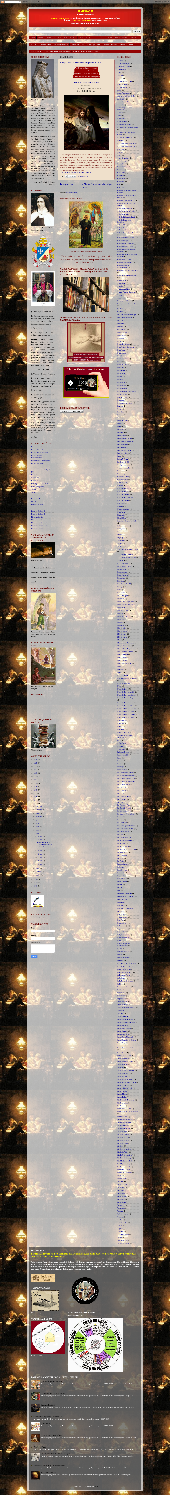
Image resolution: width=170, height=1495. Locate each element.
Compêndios (121, 280)
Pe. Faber (120, 802)
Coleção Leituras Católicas (126, 238)
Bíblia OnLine (36, 475)
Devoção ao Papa (122, 332)
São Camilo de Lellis (124, 1109)
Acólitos (120, 75)
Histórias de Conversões (125, 497)
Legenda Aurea (122, 572)
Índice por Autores (123, 526)
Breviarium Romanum (38, 499)
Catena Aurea (35, 478)
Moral (119, 666)
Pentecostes (121, 873)
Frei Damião (121, 447)
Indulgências (121, 529)
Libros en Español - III (39, 523)
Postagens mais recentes (71, 184)
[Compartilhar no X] (71, 176)
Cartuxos (120, 170)
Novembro (120, 723)
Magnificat (120, 599)
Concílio (120, 286)
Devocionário (121, 335)
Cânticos (120, 152)
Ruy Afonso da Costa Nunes (126, 963)
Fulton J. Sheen (122, 459)
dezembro (39, 806)
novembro (39, 809)
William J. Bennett (123, 1243)
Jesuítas (120, 546)
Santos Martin (122, 1094)
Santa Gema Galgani (124, 1028)
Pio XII (119, 884)
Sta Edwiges (121, 1190)
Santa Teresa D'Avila (124, 1058)
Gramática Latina (123, 477)
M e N (88, 38)
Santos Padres (122, 1097)
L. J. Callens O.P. (123, 563)
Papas (119, 758)
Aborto (119, 72)
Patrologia (120, 767)
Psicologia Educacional (125, 908)
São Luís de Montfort (124, 1155)
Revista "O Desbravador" (39, 453)
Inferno (119, 535)
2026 (35, 759)
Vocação (120, 1237)
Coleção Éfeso (122, 225)
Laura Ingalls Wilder (124, 566)
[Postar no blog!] (68, 176)
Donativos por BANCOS (61, 44)
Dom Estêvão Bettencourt (125, 347)
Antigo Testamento (123, 93)
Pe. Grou (120, 820)
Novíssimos (121, 729)
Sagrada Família (122, 1001)
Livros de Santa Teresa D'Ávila (51, 1435)
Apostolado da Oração (124, 102)
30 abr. (40, 836)
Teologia (120, 1211)
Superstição (121, 1199)
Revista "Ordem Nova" (38, 450)
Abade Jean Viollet (123, 66)
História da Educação (124, 488)
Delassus (120, 326)
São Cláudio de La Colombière (127, 1112)
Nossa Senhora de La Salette (126, 709)
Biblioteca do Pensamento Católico (125, 133)
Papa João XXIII (122, 755)
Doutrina (120, 356)
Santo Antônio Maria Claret (126, 1082)
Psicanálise (121, 902)
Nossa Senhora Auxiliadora (126, 695)
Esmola (119, 376)
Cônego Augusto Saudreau (126, 292)
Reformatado (121, 926)
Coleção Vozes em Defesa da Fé (127, 270)
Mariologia (121, 607)
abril (37, 833)
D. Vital (120, 320)
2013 (35, 803)
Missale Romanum (37, 502)
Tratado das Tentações (86, 82)
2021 (35, 776)
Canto (119, 155)
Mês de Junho (122, 631)
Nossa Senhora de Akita (125, 703)
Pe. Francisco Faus (123, 805)
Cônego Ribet (122, 295)
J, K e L (81, 38)
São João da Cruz (123, 1137)
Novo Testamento (123, 732)
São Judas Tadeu (122, 1152)
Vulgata (33, 492)
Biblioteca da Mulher (124, 124)
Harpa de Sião (122, 482)
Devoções (120, 338)
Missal (119, 640)
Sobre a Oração (122, 1184)
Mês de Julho (121, 628)
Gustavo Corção (122, 480)
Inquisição (120, 538)
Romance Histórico (123, 951)
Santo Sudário (122, 1091)
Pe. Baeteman (121, 787)
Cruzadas (120, 312)
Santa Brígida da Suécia (125, 1019)
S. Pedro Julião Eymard (125, 981)
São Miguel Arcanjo (124, 1164)
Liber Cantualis (122, 575)
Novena (119, 726)
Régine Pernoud (122, 929)
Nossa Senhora (122, 689)
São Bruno (120, 1106)
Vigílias (120, 1228)
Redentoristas (121, 923)
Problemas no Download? (125, 896)
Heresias (120, 485)
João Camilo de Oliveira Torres (127, 549)
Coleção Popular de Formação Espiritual (127, 255)
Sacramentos (121, 996)
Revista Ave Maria (37, 463)
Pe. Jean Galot (122, 823)
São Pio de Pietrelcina (124, 1173)
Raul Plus (120, 920)
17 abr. (40, 857)
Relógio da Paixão (123, 935)
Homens (120, 506)
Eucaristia (120, 400)
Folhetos (120, 429)
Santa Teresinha (122, 1064)
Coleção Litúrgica (123, 241)
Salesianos (120, 1010)
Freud (119, 456)
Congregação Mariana (124, 301)
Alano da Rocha (122, 84)
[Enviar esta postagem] (62, 176)
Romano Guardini (123, 957)
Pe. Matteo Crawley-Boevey (126, 849)
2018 (35, 786)
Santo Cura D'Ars (123, 1085)
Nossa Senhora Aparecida (125, 692)
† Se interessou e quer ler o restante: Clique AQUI (77, 172)
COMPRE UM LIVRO (126, 44)
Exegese (120, 409)
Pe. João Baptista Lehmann (126, 826)
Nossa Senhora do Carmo (125, 717)
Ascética (120, 113)
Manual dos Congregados (125, 601)
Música (119, 672)
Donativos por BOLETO (78, 44)
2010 (35, 886)
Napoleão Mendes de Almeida (127, 678)
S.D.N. (119, 990)
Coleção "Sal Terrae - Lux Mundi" (126, 204)
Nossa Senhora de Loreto (125, 711)
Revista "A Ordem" (37, 447)
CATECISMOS (46, 1423)
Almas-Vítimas (122, 87)
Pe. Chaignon (121, 799)
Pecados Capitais (123, 864)
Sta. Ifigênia (121, 1193)
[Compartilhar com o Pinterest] (75, 176)
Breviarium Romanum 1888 (126, 143)
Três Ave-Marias (122, 1214)
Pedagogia (120, 867)
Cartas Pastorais (122, 167)
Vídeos (119, 1226)
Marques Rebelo (122, 610)
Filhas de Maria (122, 421)
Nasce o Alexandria (123, 683)
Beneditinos (121, 118)
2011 (35, 882)
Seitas (119, 1175)
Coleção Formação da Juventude (128, 233)
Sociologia (120, 1187)
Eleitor (119, 362)
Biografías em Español (125, 137)
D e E (65, 38)
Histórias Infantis (123, 500)
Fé (118, 418)
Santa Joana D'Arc (123, 1034)
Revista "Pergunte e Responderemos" (37, 457)
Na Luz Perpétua (122, 675)
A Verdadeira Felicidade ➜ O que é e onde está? (49, 1465)
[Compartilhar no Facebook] (73, 176)
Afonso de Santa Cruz (124, 81)
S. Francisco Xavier (123, 975)
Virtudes (120, 1231)
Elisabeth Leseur (122, 365)
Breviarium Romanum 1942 (126, 146)
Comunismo (121, 283)
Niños (119, 686)
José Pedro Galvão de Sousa (126, 557)
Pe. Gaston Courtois (124, 811)
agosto (38, 820)
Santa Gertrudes (122, 1031)
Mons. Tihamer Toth (124, 663)
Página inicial (86, 186)
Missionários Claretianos (125, 643)
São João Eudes (122, 1143)
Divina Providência (123, 344)
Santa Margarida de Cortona (126, 1040)
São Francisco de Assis (125, 1119)
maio (37, 830)
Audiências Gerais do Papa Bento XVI (42, 471)
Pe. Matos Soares (123, 846)
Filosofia (120, 424)
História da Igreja (123, 491)
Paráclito (120, 761)
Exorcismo (120, 412)
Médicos (120, 622)
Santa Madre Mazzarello (125, 1037)
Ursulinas (120, 1217)
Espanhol (120, 379)
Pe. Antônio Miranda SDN (126, 778)
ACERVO (48, 38)
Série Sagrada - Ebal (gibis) (40, 460)
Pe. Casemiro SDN (123, 796)
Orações (120, 746)
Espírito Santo (122, 385)
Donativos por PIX (46, 44)
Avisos (119, 115)
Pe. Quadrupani (122, 855)
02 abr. (40, 864)
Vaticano (34, 489)
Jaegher (119, 543)
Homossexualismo (123, 509)
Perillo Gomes (122, 879)
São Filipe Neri (122, 1117)
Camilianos (121, 149)
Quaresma (120, 914)
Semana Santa (122, 1178)
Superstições (121, 1202)
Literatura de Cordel (124, 584)
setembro (39, 816)
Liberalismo (121, 578)
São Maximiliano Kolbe (125, 1161)
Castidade (120, 176)
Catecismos (121, 178)
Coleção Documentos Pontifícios (124, 221)
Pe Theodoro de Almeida (125, 772)
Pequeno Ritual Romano (125, 876)
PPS (118, 890)
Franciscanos (121, 435)
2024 (35, 766)
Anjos (119, 90)
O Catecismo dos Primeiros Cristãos (53, 1393)
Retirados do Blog (123, 937)
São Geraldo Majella (124, 1128)
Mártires (120, 613)
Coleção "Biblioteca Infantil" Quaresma (127, 196)
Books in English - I (38, 511)
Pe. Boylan (121, 793)
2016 (35, 793)
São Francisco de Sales (125, 1122)
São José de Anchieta (124, 1149)
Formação (120, 432)
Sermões (120, 1181)
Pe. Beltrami (121, 790)
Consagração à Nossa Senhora (127, 304)
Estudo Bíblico (122, 394)
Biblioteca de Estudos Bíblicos (127, 127)
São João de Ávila (123, 1140)
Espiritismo (121, 382)
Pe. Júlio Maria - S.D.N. (125, 828)
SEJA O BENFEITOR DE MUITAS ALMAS (86, 51)
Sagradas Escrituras (123, 1004)
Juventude (120, 560)
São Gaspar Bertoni (123, 1125)
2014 (35, 800)
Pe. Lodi (120, 834)
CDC (119, 184)
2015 (35, 797)
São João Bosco (122, 1131)
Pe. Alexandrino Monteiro (125, 775)
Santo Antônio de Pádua (125, 1079)
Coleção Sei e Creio (124, 259)
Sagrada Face (121, 998)
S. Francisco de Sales (124, 972)
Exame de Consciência (124, 403)
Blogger (96, 1486)
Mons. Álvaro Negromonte (126, 649)
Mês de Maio (121, 634)
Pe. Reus (120, 858)
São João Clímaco (123, 1134)
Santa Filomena (122, 1025)
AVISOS (40, 38)
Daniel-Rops (121, 323)
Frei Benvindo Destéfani (125, 441)
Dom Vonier (121, 350)
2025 (35, 763)
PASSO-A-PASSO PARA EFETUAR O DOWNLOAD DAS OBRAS (50, 51)
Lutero (119, 590)
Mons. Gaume (122, 657)
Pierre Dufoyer (122, 881)
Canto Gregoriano (123, 158)
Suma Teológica (122, 1196)
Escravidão (121, 373)
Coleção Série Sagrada (124, 262)
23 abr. (40, 854)
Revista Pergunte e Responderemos (123, 944)
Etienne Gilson (122, 397)
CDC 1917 (121, 187)
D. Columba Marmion (124, 317)
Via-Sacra (120, 1220)
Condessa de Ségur (123, 289)
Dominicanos (121, 353)
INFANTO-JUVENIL (121, 38)
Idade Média (121, 518)
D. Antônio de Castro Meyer (126, 314)
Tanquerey (120, 1205)
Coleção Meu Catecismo (125, 243)
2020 (35, 780)
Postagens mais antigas (101, 184)
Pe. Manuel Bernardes (124, 840)
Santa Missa (121, 1053)
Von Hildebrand (122, 1240)
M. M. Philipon (122, 596)
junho (38, 826)
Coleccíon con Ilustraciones (126, 275)
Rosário (119, 960)
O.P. (118, 740)
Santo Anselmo (122, 1076)
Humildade (121, 515)
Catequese (120, 181)
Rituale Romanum (37, 505)
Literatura (120, 581)
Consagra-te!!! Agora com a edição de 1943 (48, 1416)
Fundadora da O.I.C (124, 462)
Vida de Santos (122, 1223)
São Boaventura (122, 1103)
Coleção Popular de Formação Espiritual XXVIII (80, 62)
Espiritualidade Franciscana (126, 391)
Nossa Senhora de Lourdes (126, 714)
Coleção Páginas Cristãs (125, 246)
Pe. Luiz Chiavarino (124, 837)
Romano (120, 954)
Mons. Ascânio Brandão (125, 652)
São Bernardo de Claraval (125, 1100)
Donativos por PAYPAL (94, 44)
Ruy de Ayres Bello (123, 966)
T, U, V (110, 38)
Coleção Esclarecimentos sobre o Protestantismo (127, 229)
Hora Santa (121, 512)
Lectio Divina (121, 569)
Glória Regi (121, 474)
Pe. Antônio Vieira (123, 784)
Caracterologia (122, 161)
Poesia (119, 887)
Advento (120, 78)
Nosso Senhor (122, 720)
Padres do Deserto (123, 752)
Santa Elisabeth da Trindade (126, 1022)
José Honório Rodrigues (125, 554)
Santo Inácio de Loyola (124, 1088)
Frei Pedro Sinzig (123, 453)
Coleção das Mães (123, 214)
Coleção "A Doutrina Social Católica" (126, 191)
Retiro (119, 940)
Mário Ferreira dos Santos (126, 604)
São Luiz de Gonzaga (124, 1158)
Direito (119, 341)
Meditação (120, 625)
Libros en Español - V (38, 529)
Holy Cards (121, 503)
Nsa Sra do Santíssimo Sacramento (124, 736)
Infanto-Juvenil (122, 532)
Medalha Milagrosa (123, 616)
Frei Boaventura (122, 444)
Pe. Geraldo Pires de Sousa (126, 814)
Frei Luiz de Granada (124, 450)
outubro (38, 813)
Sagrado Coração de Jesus (126, 1007)
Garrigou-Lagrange (123, 465)
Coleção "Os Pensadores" (125, 200)
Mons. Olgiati (122, 660)
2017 (35, 790)
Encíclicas (120, 368)
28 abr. (40, 839)
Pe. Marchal (121, 843)
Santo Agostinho (122, 1073)
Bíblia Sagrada (122, 121)
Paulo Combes (122, 770)
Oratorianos (121, 749)
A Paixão (120, 60)
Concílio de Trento (40, 1447)
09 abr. (40, 861)
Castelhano (121, 173)
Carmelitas (121, 164)
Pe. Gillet (120, 817)
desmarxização (122, 329)
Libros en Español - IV (39, 526)
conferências (121, 298)
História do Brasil (123, 494)
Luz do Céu (121, 593)
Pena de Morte (122, 870)
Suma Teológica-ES (37, 486)
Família (119, 415)
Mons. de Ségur (122, 654)
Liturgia (120, 587)
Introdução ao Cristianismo (40, 483)
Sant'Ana (120, 1013)
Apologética (121, 99)
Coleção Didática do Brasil (126, 217)
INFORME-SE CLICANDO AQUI (72, 411)
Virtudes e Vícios (123, 1234)
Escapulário (121, 370)
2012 (35, 879)
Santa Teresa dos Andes (125, 1061)
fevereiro (39, 871)
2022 (35, 773)
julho (38, 823)
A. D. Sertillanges (123, 63)
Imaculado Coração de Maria (126, 521)
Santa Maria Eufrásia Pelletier (127, 1048)
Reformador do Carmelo (49, 1472)
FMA (119, 426)
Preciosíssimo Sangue (124, 893)
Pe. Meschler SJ (122, 852)
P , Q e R (99, 38)
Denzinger (34, 481)
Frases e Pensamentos (124, 438)
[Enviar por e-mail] (66, 176)
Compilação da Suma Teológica (51, 1381)
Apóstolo (120, 105)
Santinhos (120, 1067)
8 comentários (83, 176)
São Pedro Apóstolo (124, 1170)
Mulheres (120, 669)
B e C (59, 38)
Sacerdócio (121, 993)
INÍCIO (33, 38)
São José (120, 1146)
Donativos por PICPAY (110, 44)
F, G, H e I (73, 38)
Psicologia (120, 905)
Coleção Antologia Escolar (126, 211)
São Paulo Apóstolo (123, 1167)
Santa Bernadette (122, 1016)
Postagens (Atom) (72, 192)
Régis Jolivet (121, 932)
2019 (35, 783)
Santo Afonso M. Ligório (125, 1070)
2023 (35, 770)
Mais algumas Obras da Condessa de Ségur (55, 1454)
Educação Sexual (122, 359)
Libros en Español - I (38, 517)
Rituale (119, 948)
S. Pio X (120, 984)
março (38, 868)
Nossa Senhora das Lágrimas (127, 698)
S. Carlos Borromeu (124, 969)
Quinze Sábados (122, 917)
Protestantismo (122, 899)
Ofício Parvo (121, 743)
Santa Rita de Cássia (124, 1056)
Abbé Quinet (121, 69)
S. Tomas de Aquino (124, 987)
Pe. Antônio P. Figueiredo (125, 781)
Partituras (120, 764)
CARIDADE (34, 44)
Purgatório (120, 911)
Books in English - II (38, 514)
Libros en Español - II (38, 520)
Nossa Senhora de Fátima (125, 706)
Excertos (120, 406)
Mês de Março (122, 637)
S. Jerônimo (121, 978)
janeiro (38, 875)
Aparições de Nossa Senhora (126, 96)
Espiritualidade (122, 388)
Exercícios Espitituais (48, 1405)
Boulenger (120, 140)
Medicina (120, 619)
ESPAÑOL (134, 38)
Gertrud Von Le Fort (124, 468)
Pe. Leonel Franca (123, 831)
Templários (121, 1208)
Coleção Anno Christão (125, 208)
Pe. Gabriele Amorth (124, 808)
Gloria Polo (121, 471)
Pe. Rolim (120, 861)
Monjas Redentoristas (124, 646)
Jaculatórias (121, 540)
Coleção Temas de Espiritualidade (123, 266)
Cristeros (120, 309)
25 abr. (40, 850)
